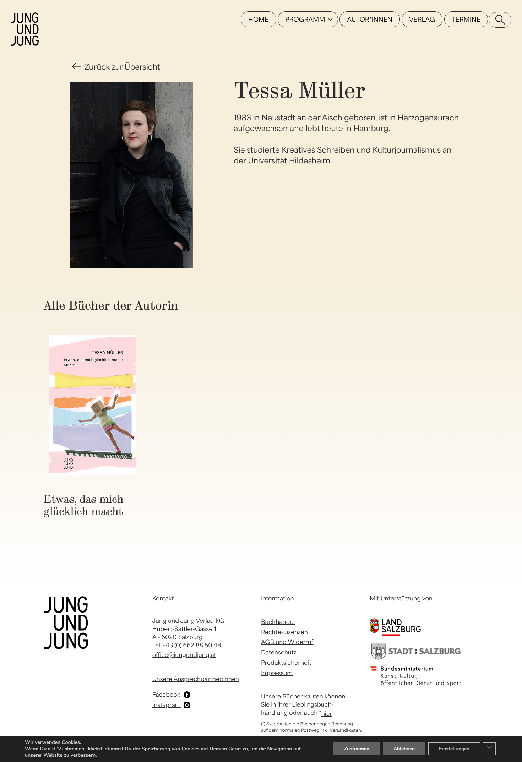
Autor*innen (369, 19)
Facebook (166, 694)
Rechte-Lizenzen (284, 632)
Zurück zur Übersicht (122, 67)
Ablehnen (404, 748)
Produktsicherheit (286, 662)
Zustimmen (356, 748)
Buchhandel (278, 622)
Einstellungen (454, 748)
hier (326, 714)
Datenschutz (279, 652)
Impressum (277, 673)
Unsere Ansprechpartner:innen (195, 679)
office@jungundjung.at (184, 655)
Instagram (166, 705)
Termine (466, 19)
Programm (305, 19)
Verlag (422, 19)
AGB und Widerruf (287, 642)
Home (258, 19)
